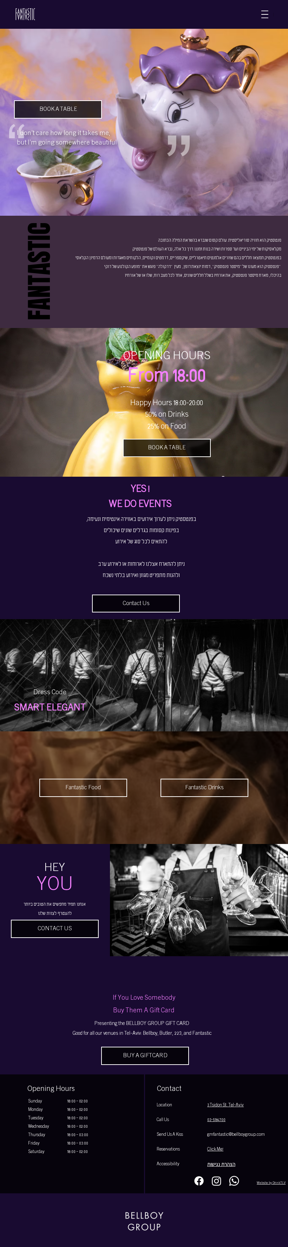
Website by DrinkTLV (271, 1183)
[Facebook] (199, 1181)
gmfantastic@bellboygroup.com (236, 1135)
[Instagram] (216, 1181)
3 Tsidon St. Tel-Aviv (225, 1105)
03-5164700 (216, 1120)
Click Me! (215, 1149)
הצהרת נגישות (221, 1164)
